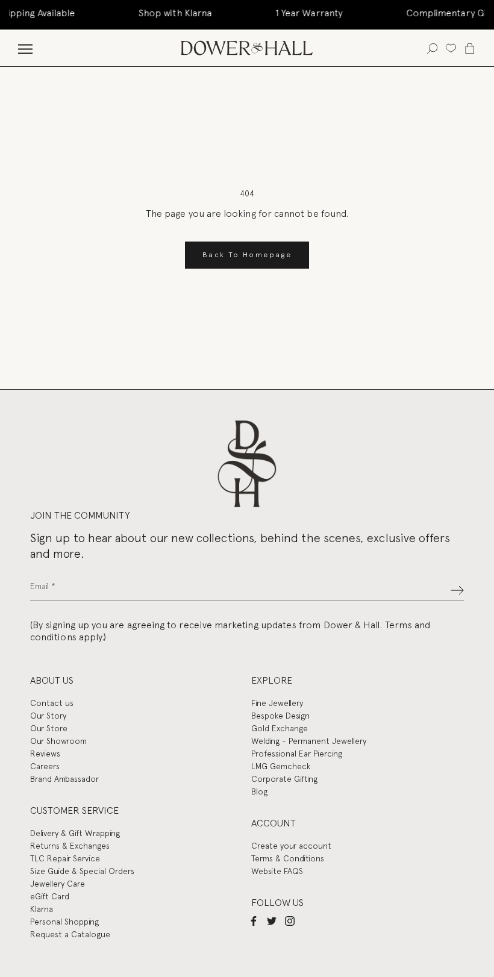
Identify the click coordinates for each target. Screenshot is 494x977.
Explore (271, 680)
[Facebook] (253, 921)
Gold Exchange (279, 728)
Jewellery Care (57, 883)
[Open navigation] (25, 48)
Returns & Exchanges (70, 846)
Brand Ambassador (64, 779)
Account (273, 823)
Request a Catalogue (70, 934)
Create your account (291, 846)
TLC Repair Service (65, 858)
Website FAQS (277, 871)
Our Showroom (58, 741)
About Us (51, 680)
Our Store (48, 728)
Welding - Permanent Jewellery (308, 741)
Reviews (45, 753)
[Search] (432, 48)
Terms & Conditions (287, 858)
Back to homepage (247, 255)
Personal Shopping (64, 921)
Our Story (48, 715)
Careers (45, 766)
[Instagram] (290, 921)
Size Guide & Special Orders (82, 871)
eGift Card (49, 896)
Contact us (51, 703)
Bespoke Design (280, 715)
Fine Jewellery (277, 703)
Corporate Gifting (284, 779)
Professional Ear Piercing (296, 753)
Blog (259, 791)
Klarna (41, 909)
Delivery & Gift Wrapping (75, 833)
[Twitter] (272, 921)
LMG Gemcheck (280, 766)
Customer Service (74, 810)
